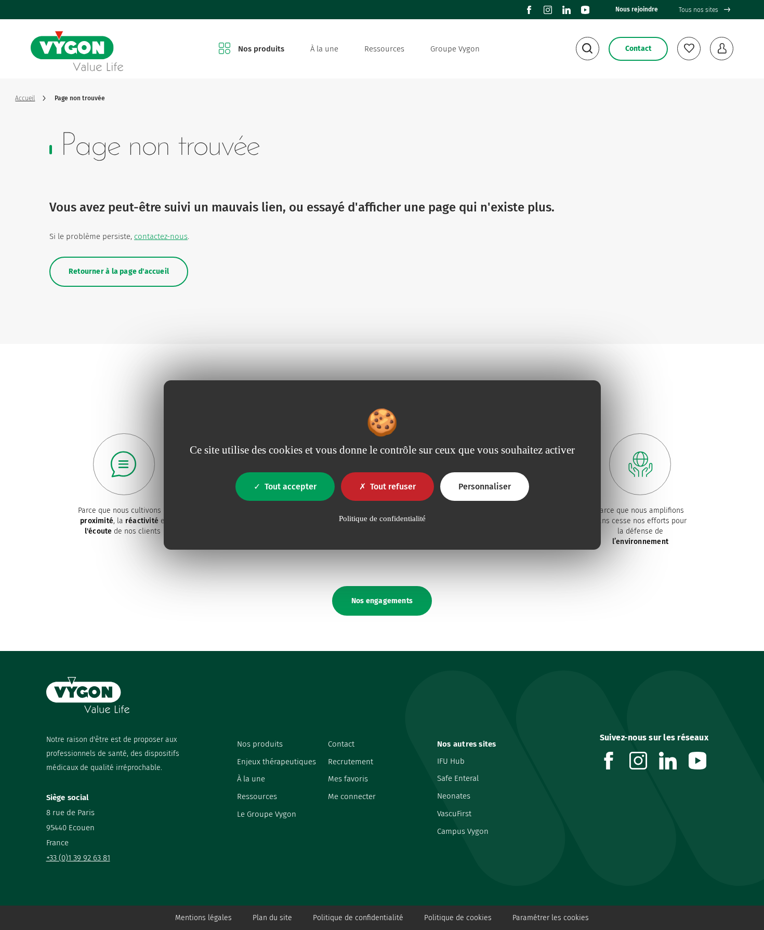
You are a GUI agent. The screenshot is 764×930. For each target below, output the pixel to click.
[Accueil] (77, 49)
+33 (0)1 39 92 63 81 (78, 857)
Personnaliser (484, 486)
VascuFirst (454, 813)
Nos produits (261, 49)
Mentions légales (203, 917)
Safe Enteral (458, 778)
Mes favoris (348, 778)
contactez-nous (161, 236)
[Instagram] (548, 10)
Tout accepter (291, 486)
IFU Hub (451, 761)
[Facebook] (529, 10)
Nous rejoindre (636, 9)
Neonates (453, 796)
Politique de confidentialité (358, 917)
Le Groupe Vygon (266, 814)
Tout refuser (393, 486)
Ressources (384, 49)
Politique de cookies (458, 917)
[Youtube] (585, 10)
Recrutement (350, 761)
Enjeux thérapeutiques (276, 761)
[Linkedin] (566, 10)
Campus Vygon (463, 831)
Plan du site (272, 917)
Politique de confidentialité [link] (382, 518)
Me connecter (352, 796)
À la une (324, 49)
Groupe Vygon (455, 49)
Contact (341, 744)
